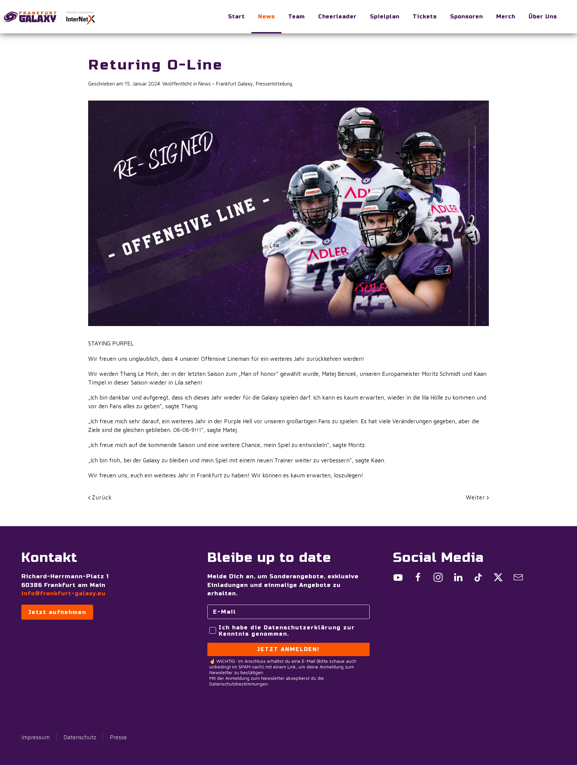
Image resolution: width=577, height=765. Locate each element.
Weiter (475, 497)
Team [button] (296, 16)
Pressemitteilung (274, 84)
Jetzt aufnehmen (57, 612)
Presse (118, 737)
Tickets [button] (425, 16)
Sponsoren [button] (466, 16)
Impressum (35, 737)
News (266, 16)
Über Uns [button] (543, 16)
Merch (505, 16)
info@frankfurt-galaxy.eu (63, 593)
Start (236, 16)
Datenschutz (79, 737)
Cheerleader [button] (337, 16)
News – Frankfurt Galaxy (225, 84)
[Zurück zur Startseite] (50, 16)
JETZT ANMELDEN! (288, 649)
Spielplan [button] (384, 16)
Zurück (102, 497)
